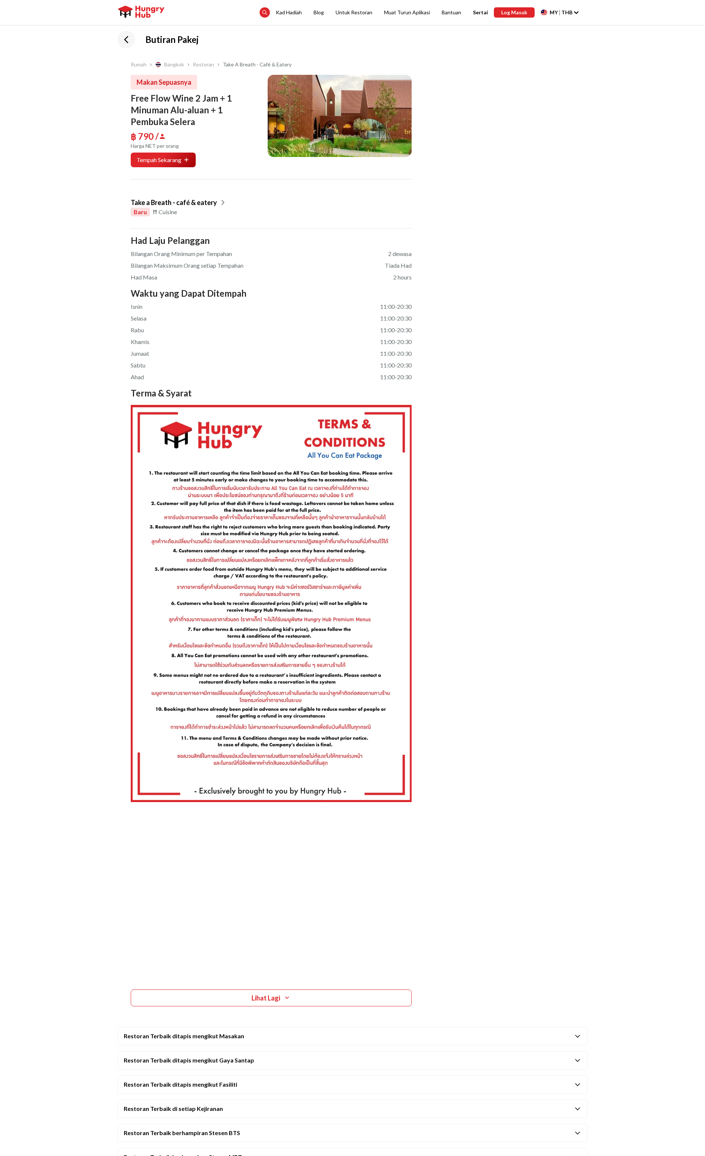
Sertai (480, 12)
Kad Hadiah (289, 12)
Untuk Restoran (354, 12)
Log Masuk (514, 12)
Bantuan (451, 12)
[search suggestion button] (265, 12)
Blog (319, 12)
